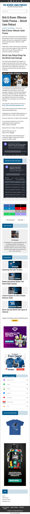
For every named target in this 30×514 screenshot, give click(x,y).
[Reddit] (21, 1)
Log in (4, 496)
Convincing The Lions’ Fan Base (12, 269)
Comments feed (6, 499)
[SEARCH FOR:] (15, 11)
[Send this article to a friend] (9, 211)
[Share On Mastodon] (20, 214)
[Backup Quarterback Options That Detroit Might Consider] (15, 279)
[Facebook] (19, 1)
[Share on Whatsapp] (9, 214)
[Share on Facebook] (9, 205)
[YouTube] (11, 1)
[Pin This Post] (20, 208)
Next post (20, 220)
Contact (5, 508)
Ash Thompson (11, 28)
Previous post (11, 220)
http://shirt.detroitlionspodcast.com (13, 105)
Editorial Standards (14, 507)
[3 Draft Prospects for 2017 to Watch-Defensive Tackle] (15, 293)
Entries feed (5, 498)
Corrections (21, 507)
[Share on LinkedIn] (9, 208)
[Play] (15, 79)
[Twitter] (8, 1)
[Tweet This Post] (20, 205)
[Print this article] (20, 211)
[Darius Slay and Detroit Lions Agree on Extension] (15, 307)
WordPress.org (6, 501)
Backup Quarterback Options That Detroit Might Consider (13, 282)
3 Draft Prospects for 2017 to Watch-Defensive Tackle (14, 296)
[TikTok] (14, 1)
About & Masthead (5, 507)
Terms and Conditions (15, 513)
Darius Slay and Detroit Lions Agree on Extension (14, 310)
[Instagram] (16, 1)
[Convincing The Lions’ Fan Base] (15, 267)
